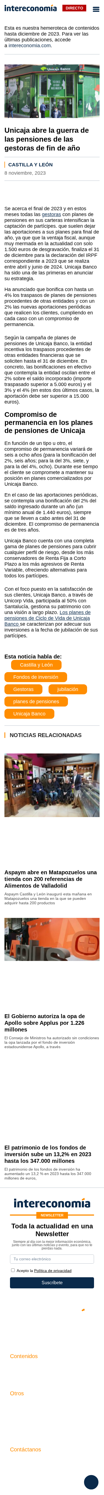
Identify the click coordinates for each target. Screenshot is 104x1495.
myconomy (20, 1367)
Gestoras (23, 689)
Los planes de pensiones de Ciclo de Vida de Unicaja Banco (47, 618)
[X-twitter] (19, 1329)
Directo (74, 8)
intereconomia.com (30, 45)
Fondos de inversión (35, 677)
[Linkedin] (85, 1329)
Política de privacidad (31, 1423)
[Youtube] (52, 1329)
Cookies (18, 1433)
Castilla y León (30, 164)
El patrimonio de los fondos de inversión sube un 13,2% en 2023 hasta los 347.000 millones (47, 1154)
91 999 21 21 (23, 1472)
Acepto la (44, 1270)
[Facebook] (35, 1329)
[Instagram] (69, 1329)
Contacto (19, 1405)
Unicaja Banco (29, 714)
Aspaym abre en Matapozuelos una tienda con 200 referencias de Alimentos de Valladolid (50, 879)
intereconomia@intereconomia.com (45, 1464)
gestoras (51, 214)
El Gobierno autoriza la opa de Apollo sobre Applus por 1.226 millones (44, 1023)
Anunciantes (22, 1377)
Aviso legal (21, 1414)
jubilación (67, 689)
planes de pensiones (36, 701)
